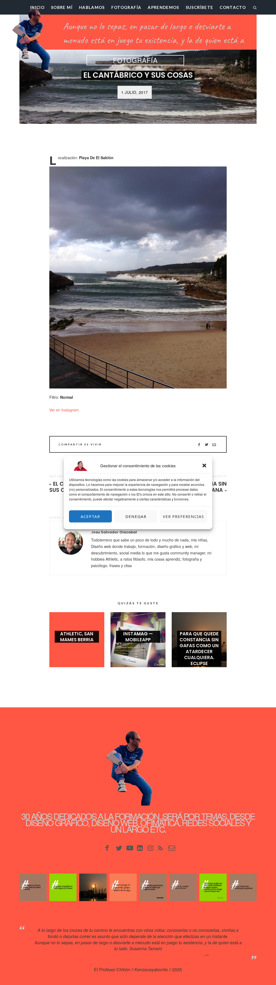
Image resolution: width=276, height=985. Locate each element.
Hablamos (92, 7)
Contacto (233, 7)
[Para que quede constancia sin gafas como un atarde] (92, 887)
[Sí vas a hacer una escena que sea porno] (243, 887)
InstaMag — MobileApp (138, 636)
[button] (204, 465)
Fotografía (126, 7)
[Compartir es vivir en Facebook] (199, 444)
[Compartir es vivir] (206, 444)
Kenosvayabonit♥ (227, 955)
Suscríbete (199, 7)
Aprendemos (163, 7)
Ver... (77, 648)
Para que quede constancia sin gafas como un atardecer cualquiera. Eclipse (199, 648)
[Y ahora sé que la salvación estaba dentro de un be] (123, 887)
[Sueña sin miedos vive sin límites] (182, 887)
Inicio (37, 7)
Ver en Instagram (64, 410)
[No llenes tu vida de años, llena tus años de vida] (33, 887)
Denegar (135, 516)
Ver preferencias (183, 516)
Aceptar (90, 516)
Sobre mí (62, 7)
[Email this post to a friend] (214, 444)
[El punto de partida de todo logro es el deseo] (63, 887)
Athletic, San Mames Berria (77, 636)
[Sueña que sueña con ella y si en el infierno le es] (213, 887)
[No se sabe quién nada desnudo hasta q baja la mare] (153, 887)
